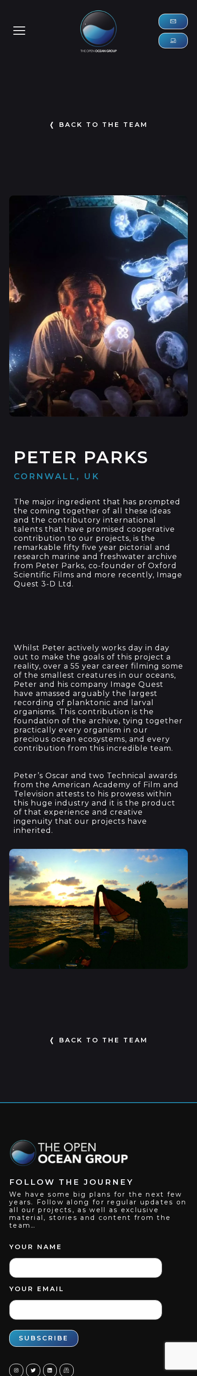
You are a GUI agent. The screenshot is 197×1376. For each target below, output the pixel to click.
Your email (37, 1289)
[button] (19, 31)
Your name (35, 1247)
